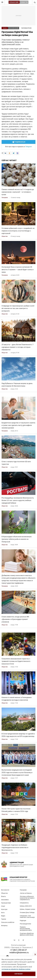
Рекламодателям (25, 924)
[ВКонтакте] (5, 153)
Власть (3, 896)
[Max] (17, 153)
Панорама (23, 890)
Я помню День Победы (27, 912)
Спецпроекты (24, 903)
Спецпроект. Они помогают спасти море (27, 916)
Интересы (4, 925)
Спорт (3, 906)
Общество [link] (5, 236)
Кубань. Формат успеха (27, 909)
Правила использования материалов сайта (26, 928)
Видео (3, 916)
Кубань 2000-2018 (26, 906)
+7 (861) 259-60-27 (18, 950)
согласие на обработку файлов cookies (16, 969)
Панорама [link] (5, 197)
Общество (4, 893)
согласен (18, 974)
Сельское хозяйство (7, 922)
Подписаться (20, 142)
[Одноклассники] (9, 153)
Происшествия (6, 903)
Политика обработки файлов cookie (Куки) (27, 934)
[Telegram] (13, 153)
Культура (4, 909)
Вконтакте (14, 940)
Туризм (5, 28)
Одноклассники (18, 940)
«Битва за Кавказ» (26, 893)
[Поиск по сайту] (34, 2)
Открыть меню (2, 2)
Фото (3, 912)
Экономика (5, 899)
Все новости (5, 890)
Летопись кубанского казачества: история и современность (27, 898)
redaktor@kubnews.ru (19, 952)
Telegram (28, 147)
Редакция (23, 920)
